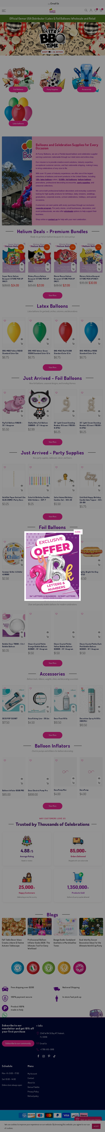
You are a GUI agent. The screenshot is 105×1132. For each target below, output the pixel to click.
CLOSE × (78, 532)
